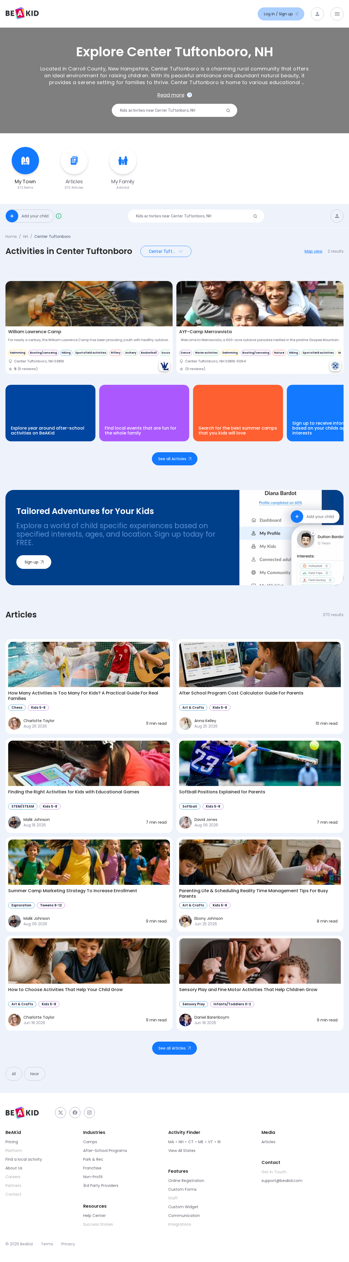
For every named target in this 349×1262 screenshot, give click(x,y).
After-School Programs (105, 1150)
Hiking (66, 353)
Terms (47, 1244)
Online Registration (186, 1180)
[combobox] (172, 110)
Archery (130, 353)
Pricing (11, 1142)
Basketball (149, 353)
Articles (268, 1142)
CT (191, 1142)
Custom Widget (183, 1207)
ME (200, 1142)
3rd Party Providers (100, 1185)
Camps (90, 1142)
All (14, 1074)
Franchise (92, 1168)
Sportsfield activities (90, 353)
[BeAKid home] (22, 13)
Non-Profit (93, 1177)
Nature (279, 353)
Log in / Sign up (278, 14)
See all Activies (172, 459)
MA (171, 1142)
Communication (184, 1215)
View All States (181, 1150)
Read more (170, 94)
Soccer (166, 353)
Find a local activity (23, 1159)
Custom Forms (182, 1189)
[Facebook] (75, 1112)
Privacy (68, 1244)
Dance (185, 353)
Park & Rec (93, 1159)
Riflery (116, 353)
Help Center (94, 1215)
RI (219, 1142)
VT (210, 1142)
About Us (13, 1168)
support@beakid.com (281, 1180)
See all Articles (172, 1048)
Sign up (31, 562)
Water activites (206, 353)
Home (11, 236)
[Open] (181, 251)
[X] (60, 1112)
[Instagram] (89, 1112)
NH (25, 236)
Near (34, 1074)
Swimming (17, 353)
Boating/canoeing (43, 353)
